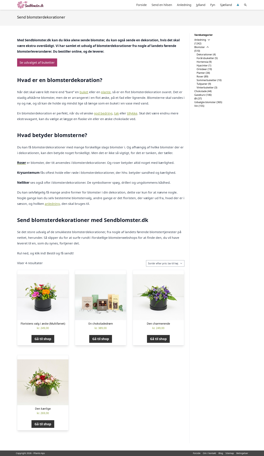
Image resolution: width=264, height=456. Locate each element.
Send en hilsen (162, 5)
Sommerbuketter (207, 80)
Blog (220, 453)
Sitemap (230, 453)
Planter (201, 72)
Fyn (212, 5)
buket (84, 92)
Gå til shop (43, 339)
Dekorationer (204, 54)
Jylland (200, 5)
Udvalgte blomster (205, 102)
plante (106, 92)
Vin (196, 106)
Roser (200, 76)
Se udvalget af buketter (37, 62)
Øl (195, 98)
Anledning (184, 5)
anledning (52, 203)
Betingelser (242, 453)
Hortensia (202, 61)
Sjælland (226, 5)
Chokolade (200, 91)
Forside (141, 5)
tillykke (132, 113)
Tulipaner (202, 84)
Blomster (199, 47)
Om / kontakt (209, 453)
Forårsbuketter (205, 58)
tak (116, 113)
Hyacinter (202, 65)
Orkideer (202, 69)
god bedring (103, 113)
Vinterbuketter (205, 87)
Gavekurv (199, 95)
